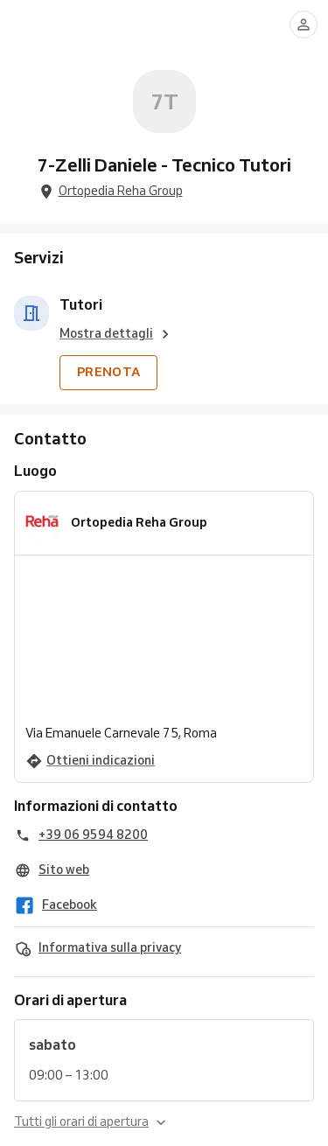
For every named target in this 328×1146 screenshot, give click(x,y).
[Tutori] (31, 313)
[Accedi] (304, 24)
